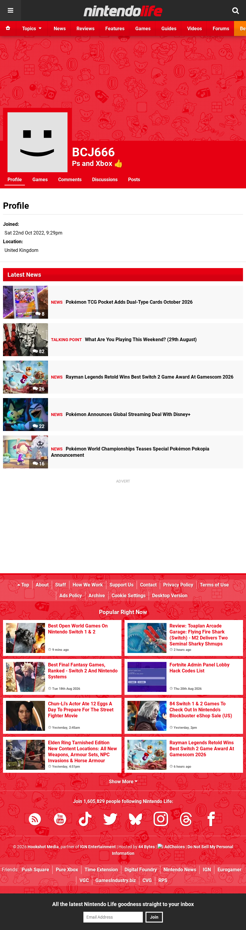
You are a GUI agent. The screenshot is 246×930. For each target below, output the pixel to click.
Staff (60, 585)
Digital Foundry (140, 869)
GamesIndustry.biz (115, 880)
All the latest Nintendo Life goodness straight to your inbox (123, 904)
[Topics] (10, 10)
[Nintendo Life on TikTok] (85, 820)
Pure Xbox (67, 869)
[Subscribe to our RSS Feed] (35, 820)
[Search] (235, 10)
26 (41, 389)
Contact (148, 585)
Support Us (122, 585)
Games (40, 179)
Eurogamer (230, 869)
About (42, 585)
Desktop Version (170, 595)
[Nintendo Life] (123, 10)
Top (24, 585)
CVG (147, 880)
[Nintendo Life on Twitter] (110, 820)
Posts (134, 179)
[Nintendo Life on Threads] (186, 820)
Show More (122, 781)
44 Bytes (146, 846)
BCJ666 (93, 152)
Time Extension (101, 869)
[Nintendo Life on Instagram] (161, 820)
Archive (96, 595)
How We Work (88, 585)
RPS (162, 880)
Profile (15, 179)
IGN (207, 869)
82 (41, 351)
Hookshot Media (43, 846)
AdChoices (174, 846)
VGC (84, 880)
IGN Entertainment (98, 846)
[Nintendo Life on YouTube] (60, 820)
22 (41, 426)
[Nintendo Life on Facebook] (211, 820)
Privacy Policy (178, 585)
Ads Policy (70, 595)
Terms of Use (214, 585)
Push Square (35, 869)
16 (41, 464)
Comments (70, 179)
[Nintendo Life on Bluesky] (135, 820)
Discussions (105, 179)
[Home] (8, 28)
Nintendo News (180, 869)
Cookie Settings (129, 595)
